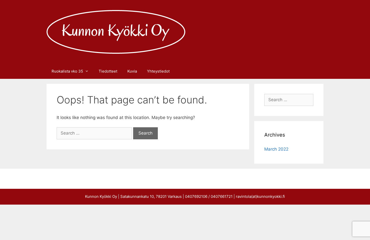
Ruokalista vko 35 (67, 71)
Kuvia (132, 71)
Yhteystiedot (158, 71)
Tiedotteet (108, 71)
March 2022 (276, 149)
